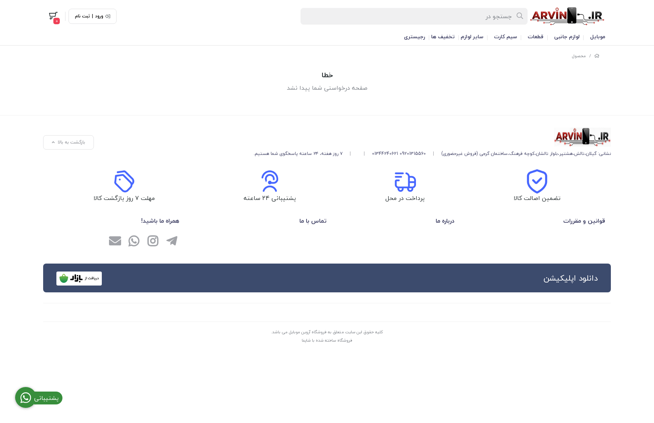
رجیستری (414, 36)
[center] (520, 16)
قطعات (535, 36)
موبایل (597, 36)
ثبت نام (82, 16)
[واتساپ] (134, 241)
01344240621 (385, 154)
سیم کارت (505, 36)
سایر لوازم (472, 36)
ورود (99, 16)
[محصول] (432, 137)
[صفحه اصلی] (597, 55)
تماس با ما (313, 220)
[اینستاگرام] (152, 241)
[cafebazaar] (79, 279)
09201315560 (413, 154)
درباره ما (445, 220)
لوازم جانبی (566, 36)
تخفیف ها (443, 36)
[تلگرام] (171, 241)
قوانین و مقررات (584, 220)
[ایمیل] (115, 241)
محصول (579, 55)
